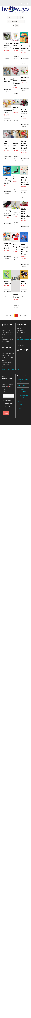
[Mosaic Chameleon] (7, 274)
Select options (6, 57)
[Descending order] (22, 17)
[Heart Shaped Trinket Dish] (24, 102)
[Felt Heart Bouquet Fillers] (15, 71)
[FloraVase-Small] (7, 103)
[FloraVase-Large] (24, 71)
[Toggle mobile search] (24, 4)
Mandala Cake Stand (7, 245)
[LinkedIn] (27, 350)
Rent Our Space (21, 403)
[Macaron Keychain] (15, 205)
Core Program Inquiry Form (23, 397)
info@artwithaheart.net (10, 369)
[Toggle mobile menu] (28, 4)
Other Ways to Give (23, 380)
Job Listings (22, 385)
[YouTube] (21, 350)
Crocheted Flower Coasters (8, 45)
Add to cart (23, 61)
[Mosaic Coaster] (15, 281)
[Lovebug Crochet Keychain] (7, 204)
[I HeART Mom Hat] (15, 134)
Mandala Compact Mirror (16, 247)
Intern (20, 408)
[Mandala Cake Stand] (7, 236)
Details (9, 56)
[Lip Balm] (15, 170)
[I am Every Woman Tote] (7, 134)
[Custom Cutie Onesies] (15, 36)
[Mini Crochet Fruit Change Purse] (24, 237)
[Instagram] (18, 350)
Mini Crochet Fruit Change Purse (24, 249)
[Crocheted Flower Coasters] (7, 36)
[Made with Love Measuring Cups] (24, 203)
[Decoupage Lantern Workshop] (24, 37)
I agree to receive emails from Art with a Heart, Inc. (9, 404)
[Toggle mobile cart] (21, 4)
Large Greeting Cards (7, 180)
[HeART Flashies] (15, 102)
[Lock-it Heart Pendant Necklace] (24, 170)
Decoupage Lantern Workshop (26, 48)
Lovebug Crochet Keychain (7, 213)
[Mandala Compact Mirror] (15, 237)
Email (5, 391)
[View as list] (17, 25)
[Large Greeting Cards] (7, 171)
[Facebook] (24, 350)
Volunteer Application (22, 391)
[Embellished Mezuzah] (7, 71)
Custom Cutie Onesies (16, 45)
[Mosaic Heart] (24, 274)
